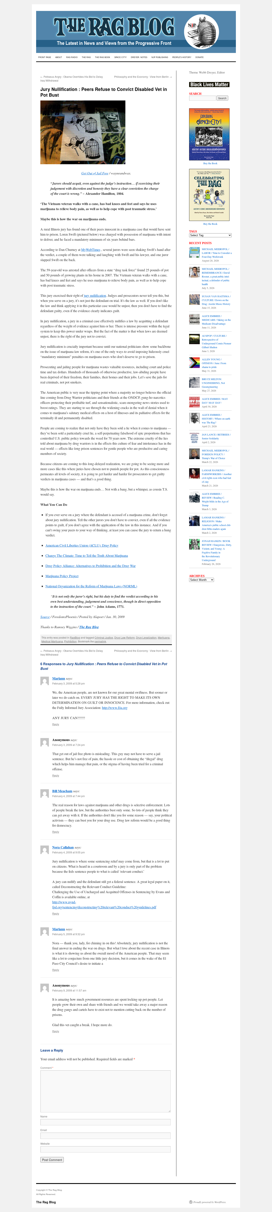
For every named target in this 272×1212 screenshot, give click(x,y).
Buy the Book (210, 163)
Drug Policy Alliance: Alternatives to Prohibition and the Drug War (90, 565)
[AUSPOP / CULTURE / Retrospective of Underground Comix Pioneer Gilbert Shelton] (194, 339)
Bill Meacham (62, 790)
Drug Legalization (146, 637)
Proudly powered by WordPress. (209, 1202)
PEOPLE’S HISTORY (181, 57)
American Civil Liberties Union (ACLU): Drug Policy (81, 545)
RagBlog (75, 637)
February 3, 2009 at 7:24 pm (68, 745)
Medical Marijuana (52, 641)
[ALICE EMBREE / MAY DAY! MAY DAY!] (194, 402)
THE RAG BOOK (102, 57)
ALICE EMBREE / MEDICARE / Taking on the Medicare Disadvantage (216, 319)
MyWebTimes (90, 249)
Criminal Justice (104, 637)
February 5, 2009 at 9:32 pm (68, 934)
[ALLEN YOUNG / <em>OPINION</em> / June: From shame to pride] (194, 363)
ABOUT (58, 57)
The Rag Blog (46, 1202)
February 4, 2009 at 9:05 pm (68, 852)
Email (43, 1130)
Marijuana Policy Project (61, 576)
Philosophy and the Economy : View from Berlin (143, 76)
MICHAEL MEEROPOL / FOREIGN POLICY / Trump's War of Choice (215, 454)
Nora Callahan (63, 847)
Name (43, 1116)
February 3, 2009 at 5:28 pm (68, 683)
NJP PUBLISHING (160, 57)
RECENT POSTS (200, 243)
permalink (100, 641)
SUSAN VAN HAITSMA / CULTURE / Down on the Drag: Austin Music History (216, 299)
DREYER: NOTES (139, 57)
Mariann (58, 678)
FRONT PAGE (44, 57)
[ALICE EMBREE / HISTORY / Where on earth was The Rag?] (194, 418)
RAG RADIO (72, 57)
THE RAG (86, 57)
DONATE (200, 57)
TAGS (193, 231)
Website (45, 1143)
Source (45, 616)
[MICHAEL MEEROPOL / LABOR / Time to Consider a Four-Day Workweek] (194, 253)
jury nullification (95, 295)
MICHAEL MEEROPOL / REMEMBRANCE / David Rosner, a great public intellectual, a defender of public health (216, 276)
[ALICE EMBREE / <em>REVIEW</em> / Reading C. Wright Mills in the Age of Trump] (194, 497)
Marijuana (164, 637)
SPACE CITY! (120, 57)
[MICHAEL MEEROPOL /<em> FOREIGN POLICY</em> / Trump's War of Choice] (194, 454)
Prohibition (70, 641)
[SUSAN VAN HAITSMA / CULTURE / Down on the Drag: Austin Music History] (194, 300)
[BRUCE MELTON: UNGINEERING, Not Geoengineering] (194, 383)
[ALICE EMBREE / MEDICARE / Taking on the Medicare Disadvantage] (194, 319)
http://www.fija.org (115, 707)
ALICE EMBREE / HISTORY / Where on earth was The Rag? (216, 418)
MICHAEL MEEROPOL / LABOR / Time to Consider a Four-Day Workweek (217, 252)
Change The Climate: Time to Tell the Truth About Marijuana (86, 555)
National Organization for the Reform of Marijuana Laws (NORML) (91, 586)
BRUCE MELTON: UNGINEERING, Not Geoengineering (213, 382)
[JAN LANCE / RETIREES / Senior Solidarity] (194, 438)
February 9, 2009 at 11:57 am (69, 990)
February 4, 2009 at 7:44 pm (68, 796)
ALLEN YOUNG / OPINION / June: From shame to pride (214, 363)
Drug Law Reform (124, 637)
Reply (55, 724)
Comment (46, 1067)
